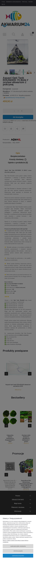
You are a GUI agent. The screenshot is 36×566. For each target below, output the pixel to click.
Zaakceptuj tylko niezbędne (18, 546)
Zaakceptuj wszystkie (18, 555)
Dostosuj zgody (18, 551)
